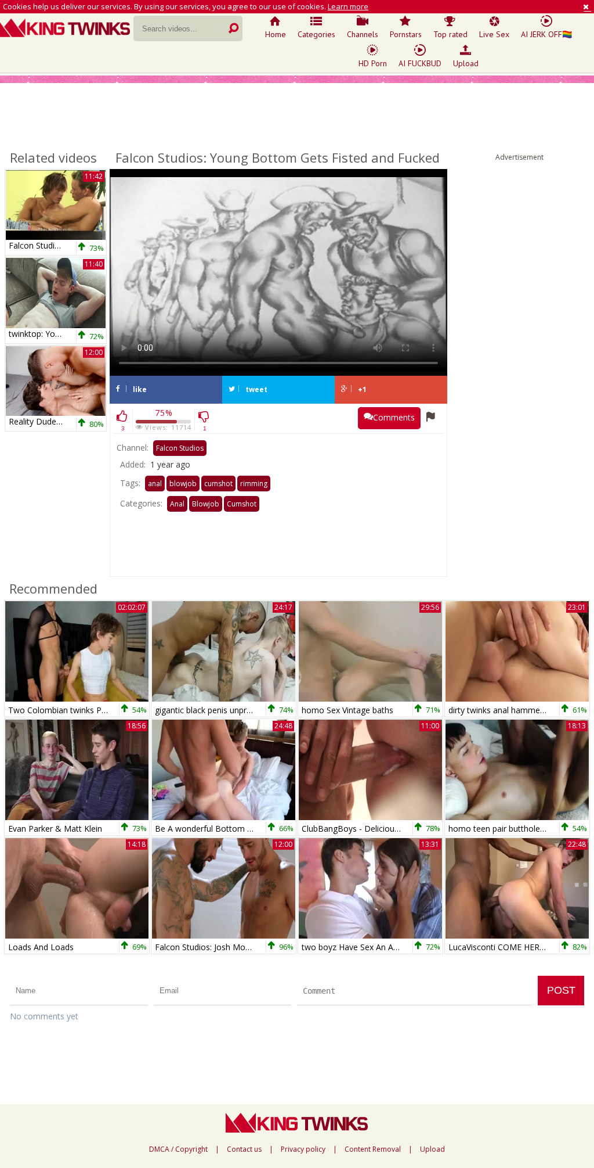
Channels (362, 34)
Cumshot (241, 504)
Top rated (450, 34)
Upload (466, 63)
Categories (316, 34)
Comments (394, 417)
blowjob (183, 483)
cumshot (218, 483)
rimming (253, 483)
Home (275, 34)
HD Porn (372, 63)
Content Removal (373, 1149)
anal (155, 483)
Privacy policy (303, 1149)
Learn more (348, 6)
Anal (177, 504)
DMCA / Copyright (178, 1149)
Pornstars (406, 34)
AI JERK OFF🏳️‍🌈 (546, 34)
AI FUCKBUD (420, 63)
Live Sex (494, 34)
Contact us (244, 1149)
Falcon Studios (180, 448)
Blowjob (205, 504)
